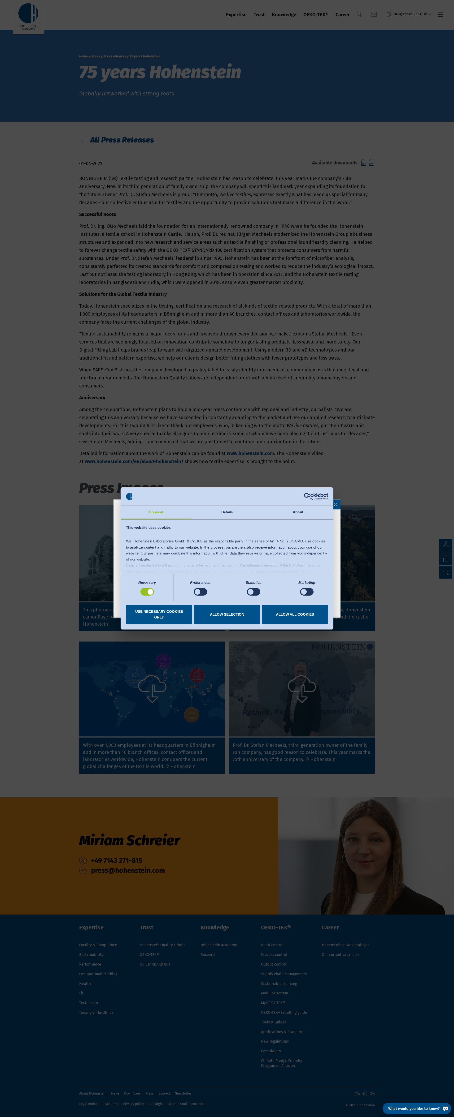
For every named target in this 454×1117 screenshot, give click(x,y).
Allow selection (227, 614)
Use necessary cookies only (159, 614)
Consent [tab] (156, 512)
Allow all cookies (295, 614)
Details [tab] (227, 512)
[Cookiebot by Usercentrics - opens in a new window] (307, 496)
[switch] (200, 592)
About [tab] (298, 512)
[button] (335, 504)
